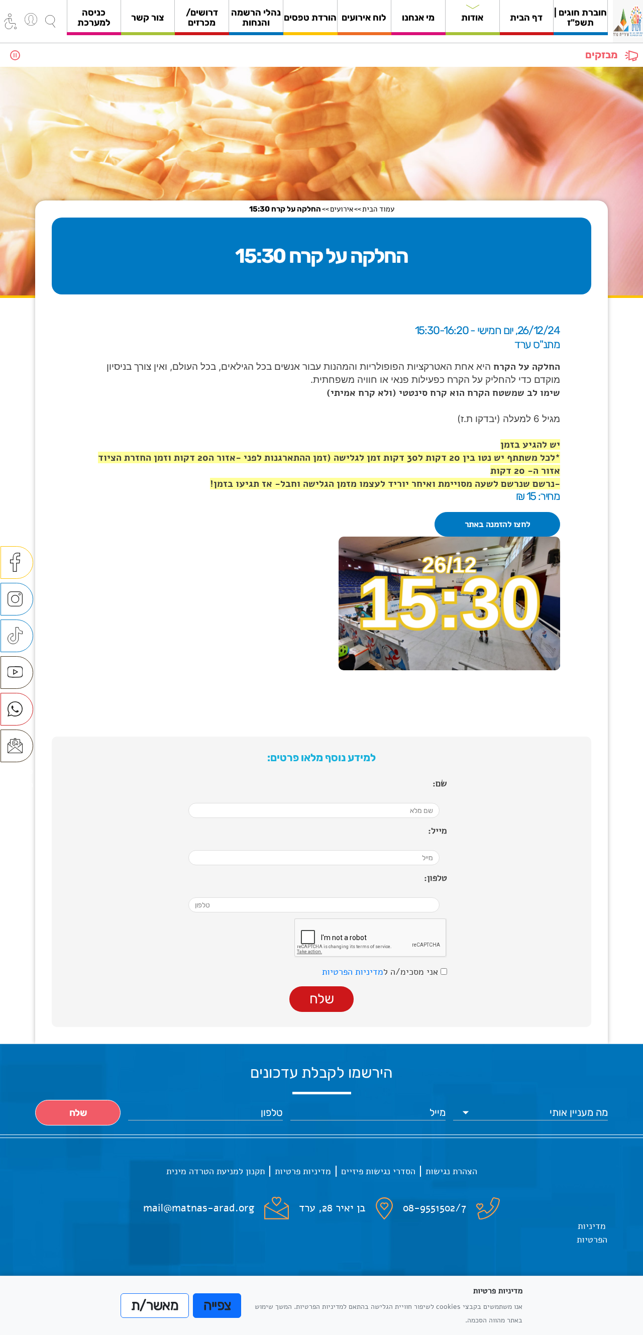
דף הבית (526, 17)
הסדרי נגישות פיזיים (378, 1171)
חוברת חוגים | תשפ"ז (580, 17)
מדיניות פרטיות (303, 1171)
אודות (472, 17)
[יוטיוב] (17, 672)
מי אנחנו (418, 17)
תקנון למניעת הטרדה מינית (215, 1171)
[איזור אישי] (31, 19)
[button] (50, 21)
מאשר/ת (154, 1305)
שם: (440, 783)
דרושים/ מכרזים (202, 17)
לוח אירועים (364, 17)
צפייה (217, 1305)
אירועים (341, 209)
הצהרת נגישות (451, 1171)
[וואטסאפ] (17, 709)
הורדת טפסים (310, 17)
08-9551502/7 (434, 1208)
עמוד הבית (378, 209)
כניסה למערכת (94, 17)
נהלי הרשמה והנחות (256, 17)
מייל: (437, 831)
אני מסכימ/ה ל (381, 972)
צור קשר (147, 17)
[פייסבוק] (17, 562)
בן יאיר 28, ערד (332, 1208)
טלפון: (435, 878)
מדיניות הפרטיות (352, 972)
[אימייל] (17, 746)
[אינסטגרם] (17, 599)
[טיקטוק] (17, 636)
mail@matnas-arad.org (198, 1208)
